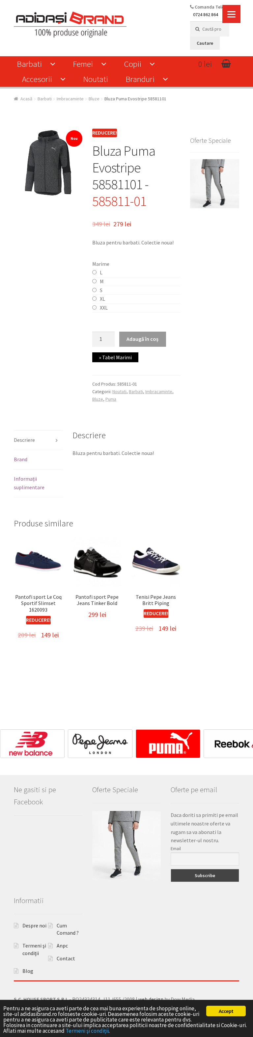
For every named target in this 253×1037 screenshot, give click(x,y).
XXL (104, 307)
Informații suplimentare (29, 483)
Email (176, 848)
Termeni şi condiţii (87, 1030)
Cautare (205, 43)
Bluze (94, 99)
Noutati (95, 79)
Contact (66, 958)
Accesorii (37, 79)
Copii (132, 64)
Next (245, 742)
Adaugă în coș (142, 339)
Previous (8, 742)
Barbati (29, 64)
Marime (100, 264)
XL (102, 298)
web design (150, 999)
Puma (110, 399)
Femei (83, 64)
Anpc (62, 945)
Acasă (26, 99)
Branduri (140, 79)
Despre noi (34, 925)
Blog (27, 971)
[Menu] (231, 14)
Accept (226, 1011)
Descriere (24, 440)
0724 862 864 (205, 14)
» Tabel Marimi (115, 357)
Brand (20, 459)
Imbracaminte (70, 99)
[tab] (38, 440)
